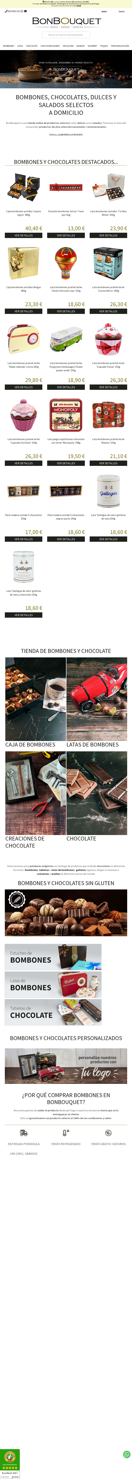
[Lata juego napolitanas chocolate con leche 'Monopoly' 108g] (66, 415)
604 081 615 (13, 11)
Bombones (8, 45)
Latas (20, 45)
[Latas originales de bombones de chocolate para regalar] (96, 699)
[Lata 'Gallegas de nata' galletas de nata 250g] (108, 491)
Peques (104, 45)
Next (128, 68)
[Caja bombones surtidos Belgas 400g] (23, 263)
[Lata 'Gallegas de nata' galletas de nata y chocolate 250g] (23, 567)
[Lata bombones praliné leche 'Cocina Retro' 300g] (108, 263)
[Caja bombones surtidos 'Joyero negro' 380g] (23, 187)
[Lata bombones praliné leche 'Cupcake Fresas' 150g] (108, 339)
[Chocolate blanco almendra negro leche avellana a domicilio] (96, 793)
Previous (3, 68)
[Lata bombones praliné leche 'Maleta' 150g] (108, 415)
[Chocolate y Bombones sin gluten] (66, 912)
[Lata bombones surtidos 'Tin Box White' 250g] (108, 187)
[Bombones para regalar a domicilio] (66, 957)
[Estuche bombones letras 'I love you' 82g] (66, 187)
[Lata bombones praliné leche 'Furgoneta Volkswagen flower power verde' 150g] (66, 339)
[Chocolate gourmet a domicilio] (66, 1012)
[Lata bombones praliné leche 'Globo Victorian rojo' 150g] (66, 263)
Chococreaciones (50, 45)
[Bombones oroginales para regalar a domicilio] (66, 985)
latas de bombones (63, 870)
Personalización (120, 45)
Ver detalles (24, 235)
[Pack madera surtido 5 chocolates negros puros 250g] (66, 491)
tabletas (44, 870)
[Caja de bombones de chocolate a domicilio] (35, 699)
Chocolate (32, 45)
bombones (31, 870)
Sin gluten (68, 45)
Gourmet (92, 45)
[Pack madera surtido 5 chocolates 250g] (23, 491)
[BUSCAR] (87, 35)
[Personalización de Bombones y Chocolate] (66, 1066)
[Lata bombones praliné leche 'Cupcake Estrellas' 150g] (23, 415)
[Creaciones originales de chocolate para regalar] (35, 793)
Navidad (81, 45)
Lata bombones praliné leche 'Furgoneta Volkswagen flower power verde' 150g (66, 366)
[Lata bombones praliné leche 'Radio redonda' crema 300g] (23, 339)
